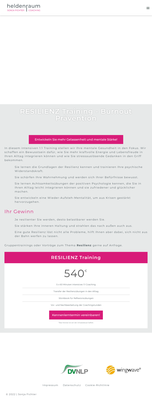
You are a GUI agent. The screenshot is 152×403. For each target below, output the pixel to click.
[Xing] (145, 394)
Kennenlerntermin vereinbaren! (76, 315)
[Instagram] (142, 394)
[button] (148, 7)
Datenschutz (72, 385)
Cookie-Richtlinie (97, 385)
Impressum (50, 385)
